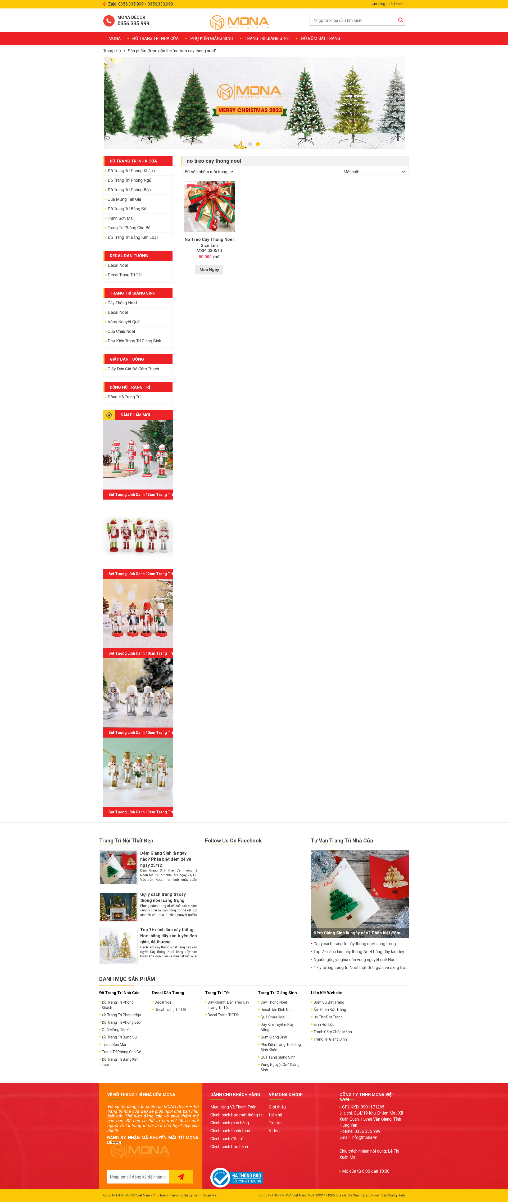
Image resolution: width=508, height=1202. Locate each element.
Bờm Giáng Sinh (274, 1037)
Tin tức (275, 1122)
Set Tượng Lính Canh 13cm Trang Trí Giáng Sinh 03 (153, 812)
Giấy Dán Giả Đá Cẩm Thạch (133, 368)
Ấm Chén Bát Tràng (330, 1010)
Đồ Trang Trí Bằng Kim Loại (133, 237)
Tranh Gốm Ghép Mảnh (333, 1032)
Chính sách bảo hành (229, 1146)
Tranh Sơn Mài (121, 218)
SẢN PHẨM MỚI (135, 415)
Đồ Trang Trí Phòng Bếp (129, 189)
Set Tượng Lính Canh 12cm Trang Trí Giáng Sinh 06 (153, 574)
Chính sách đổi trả (226, 1138)
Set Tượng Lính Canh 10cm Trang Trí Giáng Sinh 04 (153, 732)
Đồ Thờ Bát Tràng (328, 1017)
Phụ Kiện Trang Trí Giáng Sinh (134, 340)
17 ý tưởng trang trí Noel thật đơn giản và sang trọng (362, 967)
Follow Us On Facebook (233, 840)
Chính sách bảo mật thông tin (237, 1114)
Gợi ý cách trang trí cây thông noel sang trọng (355, 943)
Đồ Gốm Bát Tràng (320, 38)
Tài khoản (396, 4)
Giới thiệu (277, 1107)
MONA (114, 38)
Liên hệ (275, 1114)
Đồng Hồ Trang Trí (124, 396)
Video (274, 1130)
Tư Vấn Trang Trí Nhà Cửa (342, 840)
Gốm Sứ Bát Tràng (329, 1002)
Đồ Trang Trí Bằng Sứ (127, 208)
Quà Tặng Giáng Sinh (278, 1057)
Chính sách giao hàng (229, 1122)
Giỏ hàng (378, 4)
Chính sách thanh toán (230, 1130)
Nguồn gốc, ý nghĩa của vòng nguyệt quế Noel (355, 959)
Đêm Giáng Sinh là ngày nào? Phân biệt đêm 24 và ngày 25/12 (165, 859)
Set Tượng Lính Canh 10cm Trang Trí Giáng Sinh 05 (153, 653)
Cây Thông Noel (122, 302)
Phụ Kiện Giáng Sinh (211, 38)
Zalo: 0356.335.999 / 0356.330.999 (140, 4)
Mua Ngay (209, 269)
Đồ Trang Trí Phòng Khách (131, 170)
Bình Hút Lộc (324, 1024)
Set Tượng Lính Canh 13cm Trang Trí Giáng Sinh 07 (153, 494)
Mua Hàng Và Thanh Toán (233, 1107)
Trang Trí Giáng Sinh (267, 38)
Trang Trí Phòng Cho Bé (129, 227)
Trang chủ (112, 50)
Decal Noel (118, 265)
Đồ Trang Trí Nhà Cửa (155, 38)
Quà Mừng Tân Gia (124, 199)
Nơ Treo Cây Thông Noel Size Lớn (209, 242)
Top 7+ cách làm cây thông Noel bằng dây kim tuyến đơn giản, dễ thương (168, 935)
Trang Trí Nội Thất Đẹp (126, 840)
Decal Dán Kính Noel (277, 1010)
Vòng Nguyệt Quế (123, 321)
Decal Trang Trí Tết (125, 274)
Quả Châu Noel (121, 331)
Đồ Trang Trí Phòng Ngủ (129, 180)
